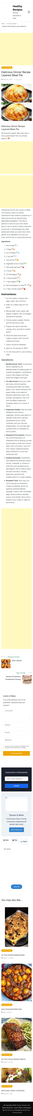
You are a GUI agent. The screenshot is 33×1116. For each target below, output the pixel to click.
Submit (16, 786)
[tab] (6, 840)
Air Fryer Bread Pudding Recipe (13, 955)
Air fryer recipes (6, 67)
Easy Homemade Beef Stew (11, 1009)
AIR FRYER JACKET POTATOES (12, 1091)
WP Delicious (9, 1110)
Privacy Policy (17, 1112)
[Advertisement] (16, 49)
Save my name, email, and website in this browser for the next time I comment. (17, 746)
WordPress (26, 1110)
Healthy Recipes (17, 8)
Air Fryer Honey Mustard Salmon (13, 1059)
